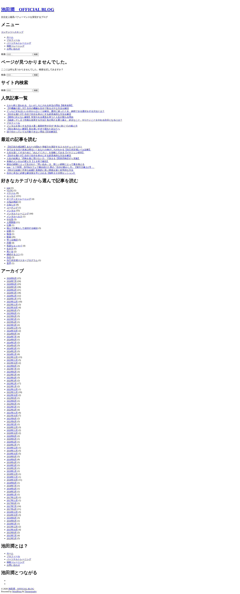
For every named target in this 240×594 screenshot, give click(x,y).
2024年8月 (12, 334)
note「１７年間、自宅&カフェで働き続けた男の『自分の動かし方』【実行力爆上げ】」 (50, 167)
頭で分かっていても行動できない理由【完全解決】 (32, 132)
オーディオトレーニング (19, 199)
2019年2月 (12, 468)
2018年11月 (12, 477)
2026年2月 (12, 296)
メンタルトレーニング (18, 213)
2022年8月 (12, 401)
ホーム (10, 37)
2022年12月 (12, 389)
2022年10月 (12, 395)
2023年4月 (12, 377)
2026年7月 (12, 281)
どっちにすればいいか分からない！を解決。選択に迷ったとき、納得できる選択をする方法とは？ (55, 111)
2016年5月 (12, 524)
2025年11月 (12, 304)
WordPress (17, 591)
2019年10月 (12, 453)
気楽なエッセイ (14, 246)
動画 (9, 237)
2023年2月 (12, 383)
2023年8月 (12, 366)
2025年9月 (12, 310)
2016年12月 (12, 512)
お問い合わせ (13, 49)
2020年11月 (12, 430)
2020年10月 (12, 433)
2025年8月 (12, 313)
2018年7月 (12, 486)
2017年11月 (12, 500)
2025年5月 (12, 319)
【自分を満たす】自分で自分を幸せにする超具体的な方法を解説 (39, 114)
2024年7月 (12, 337)
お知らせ (11, 205)
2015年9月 (12, 532)
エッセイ (11, 196)
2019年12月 (12, 448)
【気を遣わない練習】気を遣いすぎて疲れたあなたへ (33, 129)
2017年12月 (12, 497)
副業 (9, 231)
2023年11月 (12, 360)
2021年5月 (12, 424)
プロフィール (13, 40)
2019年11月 (12, 451)
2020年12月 (12, 427)
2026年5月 (12, 287)
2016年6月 (12, 521)
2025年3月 (12, 325)
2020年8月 (12, 436)
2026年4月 (12, 290)
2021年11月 (12, 413)
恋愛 (9, 243)
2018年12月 (12, 474)
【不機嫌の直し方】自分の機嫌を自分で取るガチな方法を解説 (38, 108)
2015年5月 (12, 538)
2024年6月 (12, 339)
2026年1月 (12, 299)
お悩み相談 (12, 202)
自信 (9, 257)
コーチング (12, 208)
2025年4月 (12, 322)
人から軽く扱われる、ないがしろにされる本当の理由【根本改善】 (40, 105)
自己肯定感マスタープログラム (22, 260)
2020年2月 (12, 445)
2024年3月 (12, 348)
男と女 (10, 251)
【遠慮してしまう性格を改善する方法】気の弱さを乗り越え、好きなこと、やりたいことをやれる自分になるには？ (64, 120)
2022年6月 (12, 404)
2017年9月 (12, 503)
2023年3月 (12, 380)
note (8, 188)
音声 (9, 263)
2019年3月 (12, 465)
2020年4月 (12, 442)
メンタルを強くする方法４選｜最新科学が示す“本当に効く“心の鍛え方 (42, 126)
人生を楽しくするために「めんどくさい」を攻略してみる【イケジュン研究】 (45, 152)
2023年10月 (12, 363)
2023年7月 (12, 369)
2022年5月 (12, 407)
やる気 (10, 219)
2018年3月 (12, 491)
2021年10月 (12, 415)
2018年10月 (12, 480)
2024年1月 (12, 354)
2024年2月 (12, 351)
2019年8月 (12, 459)
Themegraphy (30, 591)
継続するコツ (13, 254)
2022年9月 (12, 398)
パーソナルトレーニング (19, 43)
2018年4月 (12, 489)
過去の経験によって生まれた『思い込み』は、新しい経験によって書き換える (45, 164)
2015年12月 (12, 527)
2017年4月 (12, 509)
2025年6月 (12, 316)
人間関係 (11, 222)
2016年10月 (12, 515)
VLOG (10, 190)
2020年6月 (12, 439)
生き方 (10, 248)
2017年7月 (12, 506)
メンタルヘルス (14, 216)
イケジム (11, 193)
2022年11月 (12, 392)
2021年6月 (12, 421)
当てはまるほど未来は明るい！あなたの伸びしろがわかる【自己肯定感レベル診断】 (49, 149)
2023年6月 (12, 372)
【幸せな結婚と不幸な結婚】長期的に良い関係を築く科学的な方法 (40, 170)
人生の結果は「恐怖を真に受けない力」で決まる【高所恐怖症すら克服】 (43, 158)
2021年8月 (12, 418)
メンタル (11, 210)
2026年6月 (12, 284)
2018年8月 (12, 483)
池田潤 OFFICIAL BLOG (27, 9)
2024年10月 (12, 331)
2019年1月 (12, 471)
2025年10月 (12, 307)
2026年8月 (12, 278)
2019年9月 (12, 456)
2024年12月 (12, 328)
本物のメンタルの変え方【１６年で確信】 (28, 161)
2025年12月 (12, 301)
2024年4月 (12, 345)
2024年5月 (12, 342)
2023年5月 (12, 375)
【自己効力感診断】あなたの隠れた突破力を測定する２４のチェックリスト (44, 147)
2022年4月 (12, 410)
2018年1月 (12, 494)
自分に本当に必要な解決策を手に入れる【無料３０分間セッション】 (41, 173)
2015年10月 (12, 529)
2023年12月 (12, 357)
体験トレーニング (15, 46)
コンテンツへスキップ (12, 32)
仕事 (9, 225)
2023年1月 (12, 386)
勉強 (9, 234)
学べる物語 (12, 240)
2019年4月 (12, 462)
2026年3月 (12, 293)
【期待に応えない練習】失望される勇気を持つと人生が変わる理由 (40, 117)
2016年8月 (12, 518)
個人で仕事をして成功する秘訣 (22, 228)
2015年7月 (12, 535)
